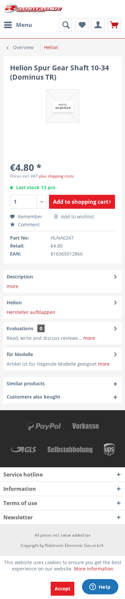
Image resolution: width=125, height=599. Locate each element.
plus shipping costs (56, 176)
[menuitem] (17, 25)
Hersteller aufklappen (31, 312)
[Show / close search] (65, 25)
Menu (24, 25)
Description (20, 276)
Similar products (26, 383)
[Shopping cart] (114, 25)
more (12, 286)
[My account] (98, 25)
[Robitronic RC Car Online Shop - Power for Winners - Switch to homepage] (33, 9)
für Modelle (20, 354)
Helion (14, 302)
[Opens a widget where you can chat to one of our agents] (100, 587)
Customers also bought (33, 397)
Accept (62, 588)
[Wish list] (81, 25)
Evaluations (20, 328)
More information (93, 568)
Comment (28, 224)
